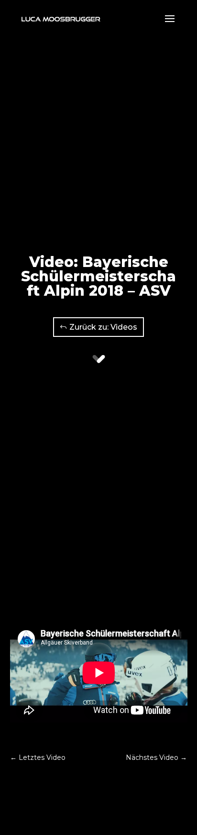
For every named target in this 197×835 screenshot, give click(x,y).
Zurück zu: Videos (103, 327)
